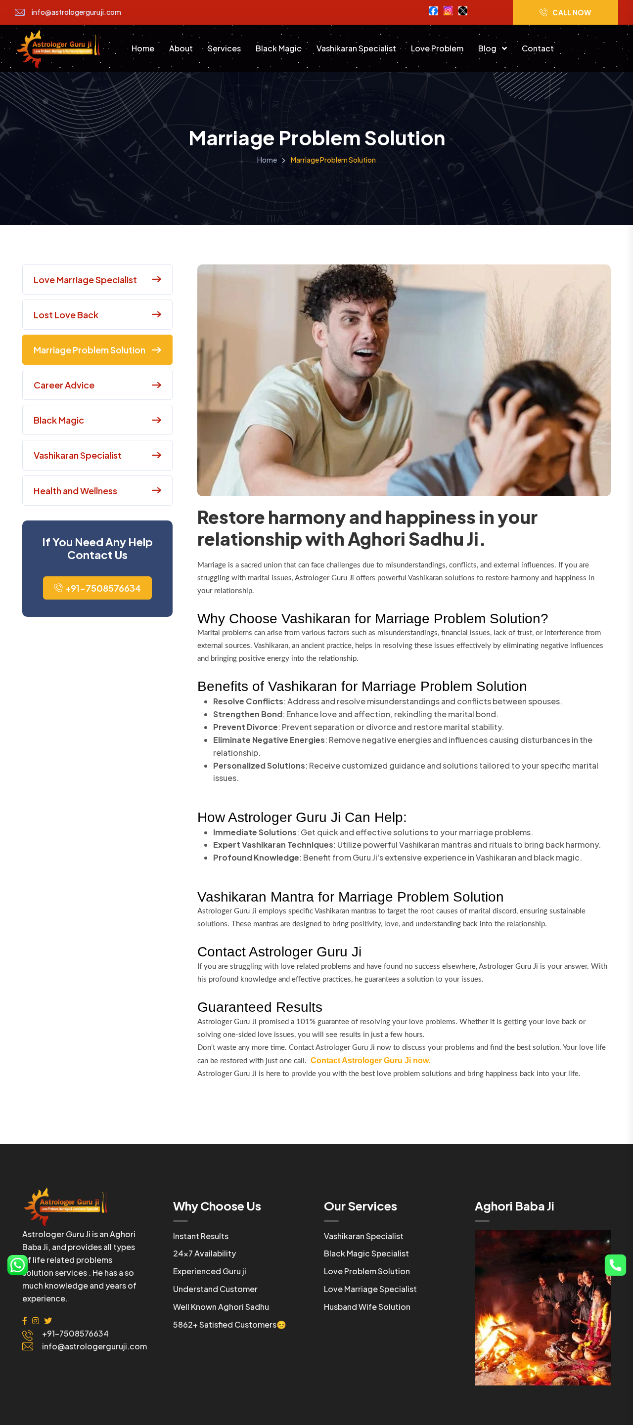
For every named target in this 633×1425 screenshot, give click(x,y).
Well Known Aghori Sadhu (221, 1306)
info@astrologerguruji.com (76, 12)
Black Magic (279, 48)
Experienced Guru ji (209, 1271)
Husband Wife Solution (367, 1306)
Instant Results (200, 1236)
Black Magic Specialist (366, 1253)
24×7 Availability (204, 1253)
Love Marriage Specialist (370, 1289)
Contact (538, 48)
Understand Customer (215, 1289)
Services (224, 48)
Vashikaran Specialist (356, 48)
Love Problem (437, 48)
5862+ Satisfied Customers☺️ (229, 1324)
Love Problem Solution (367, 1271)
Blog (488, 48)
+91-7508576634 (103, 588)
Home (143, 48)
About (181, 48)
